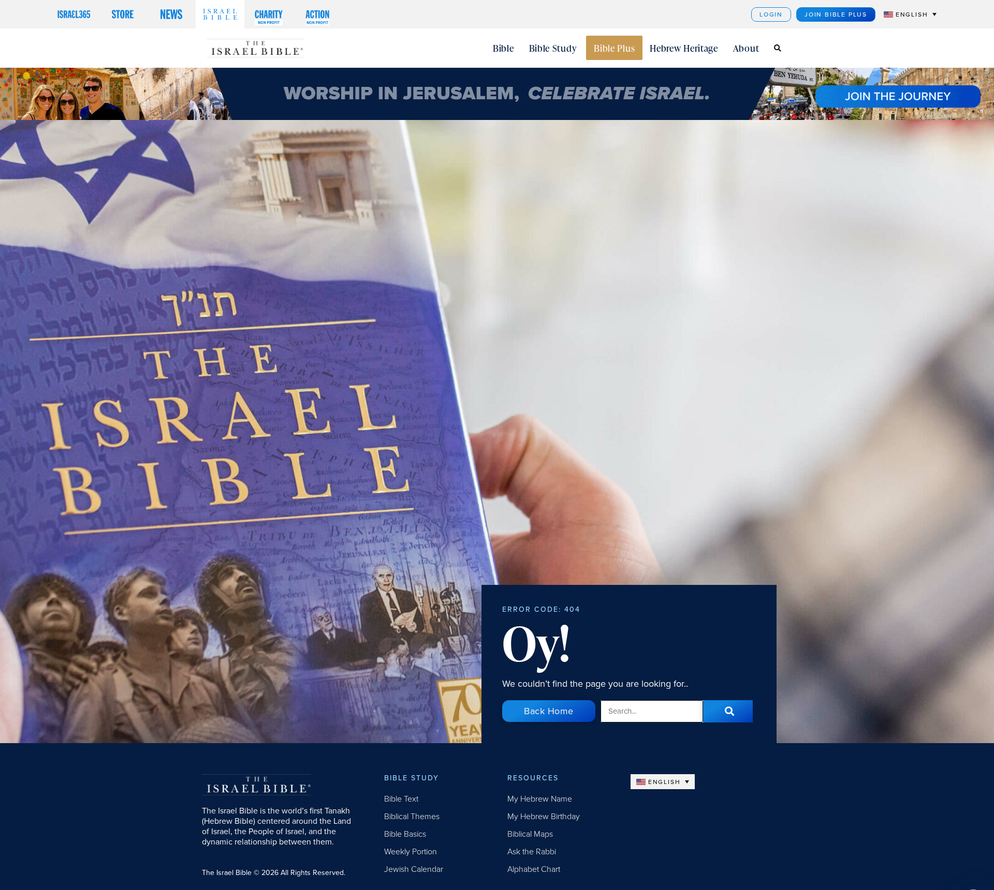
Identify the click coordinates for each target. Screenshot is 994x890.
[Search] (728, 711)
